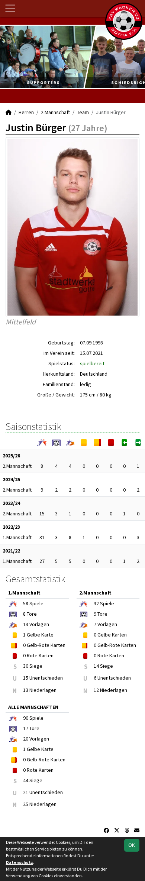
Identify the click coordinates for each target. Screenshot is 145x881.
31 (42, 537)
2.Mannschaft (55, 112)
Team (83, 112)
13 (25, 624)
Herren (26, 112)
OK (131, 845)
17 (25, 728)
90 (25, 718)
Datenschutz (19, 862)
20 (25, 738)
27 (42, 561)
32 (96, 603)
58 (25, 603)
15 (42, 513)
